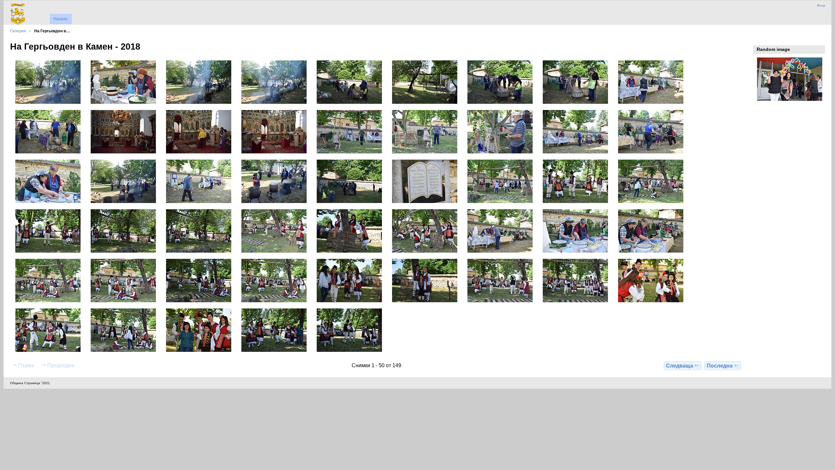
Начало (60, 19)
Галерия (18, 31)
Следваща (679, 365)
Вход (821, 5)
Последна (720, 365)
